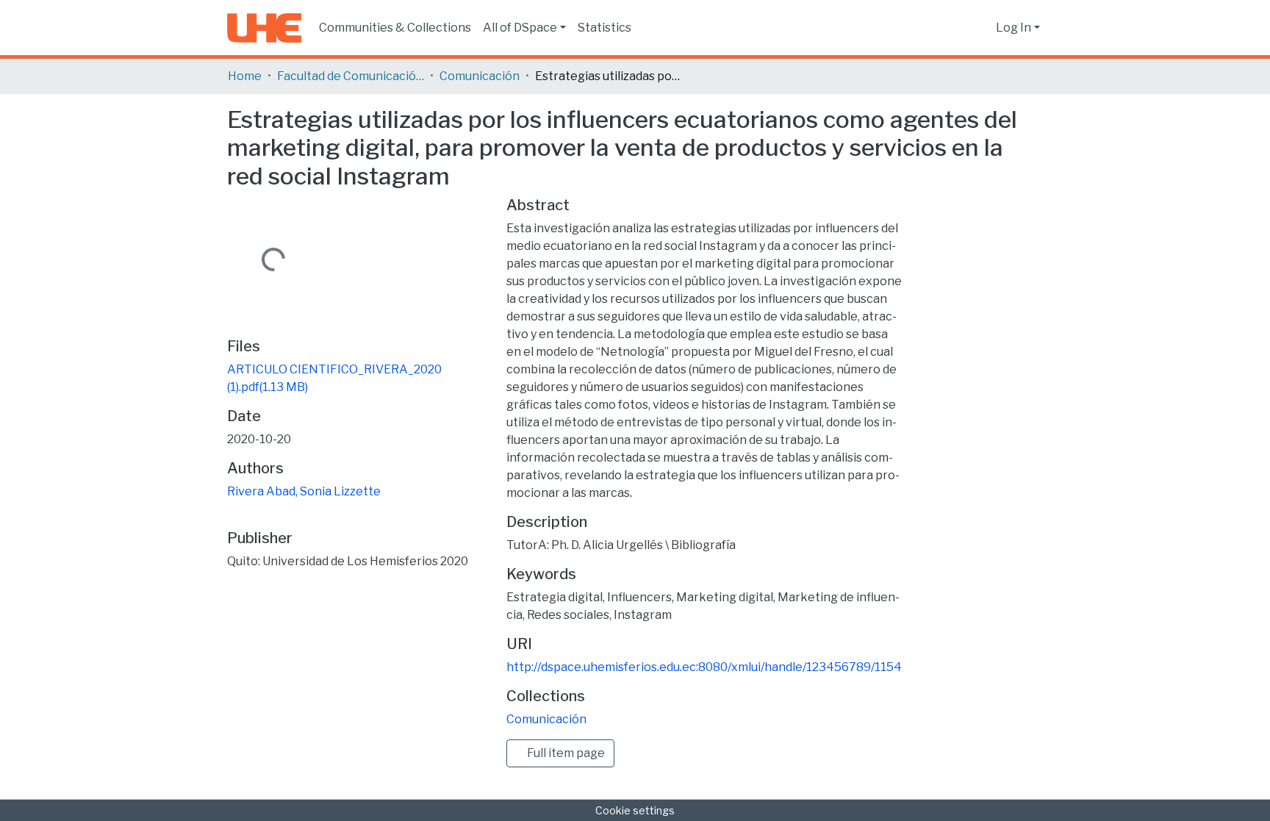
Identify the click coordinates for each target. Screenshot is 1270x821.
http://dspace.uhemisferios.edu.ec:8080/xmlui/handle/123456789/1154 (704, 667)
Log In (1013, 28)
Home (245, 76)
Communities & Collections (395, 28)
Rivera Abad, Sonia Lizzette (304, 491)
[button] (981, 28)
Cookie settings (635, 810)
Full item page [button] (565, 753)
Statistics (604, 28)
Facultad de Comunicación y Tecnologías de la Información (350, 76)
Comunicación (480, 76)
